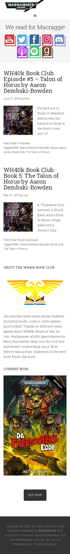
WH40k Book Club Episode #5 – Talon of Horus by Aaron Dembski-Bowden (33, 81)
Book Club (18, 152)
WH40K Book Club (35, 6)
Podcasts (24, 143)
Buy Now (35, 495)
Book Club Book (28, 240)
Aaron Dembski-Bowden (35, 147)
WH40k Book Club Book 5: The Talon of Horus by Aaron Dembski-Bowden (31, 178)
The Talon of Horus (38, 152)
